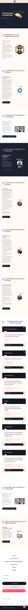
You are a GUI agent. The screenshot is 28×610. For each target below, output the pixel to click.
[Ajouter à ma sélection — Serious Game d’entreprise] (5, 332)
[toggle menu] (3, 1)
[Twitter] (9, 604)
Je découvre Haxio (5, 541)
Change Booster (8, 426)
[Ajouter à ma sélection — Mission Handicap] (5, 356)
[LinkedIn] (12, 604)
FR (12, 570)
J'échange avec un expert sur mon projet (9, 136)
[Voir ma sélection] (24, 606)
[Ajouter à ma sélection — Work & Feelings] (5, 455)
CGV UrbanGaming (12, 607)
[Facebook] (7, 604)
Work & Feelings (8, 452)
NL (15, 570)
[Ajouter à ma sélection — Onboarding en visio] (5, 378)
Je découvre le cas (5, 102)
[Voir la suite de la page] (4, 24)
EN (14, 570)
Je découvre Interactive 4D (7, 169)
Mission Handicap (8, 353)
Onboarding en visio (9, 375)
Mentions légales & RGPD (5, 607)
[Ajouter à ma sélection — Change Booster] (5, 430)
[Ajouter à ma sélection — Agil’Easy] (5, 404)
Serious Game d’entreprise (10, 329)
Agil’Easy (6, 401)
